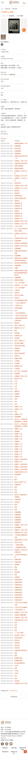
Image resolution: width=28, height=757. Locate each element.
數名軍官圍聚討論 (19, 663)
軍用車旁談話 (18, 196)
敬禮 (15, 487)
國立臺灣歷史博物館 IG (6, 743)
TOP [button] (25, 751)
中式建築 (17, 363)
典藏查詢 (7, 9)
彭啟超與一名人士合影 (20, 285)
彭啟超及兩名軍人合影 (20, 238)
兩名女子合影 (18, 542)
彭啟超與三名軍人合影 (20, 617)
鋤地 (15, 330)
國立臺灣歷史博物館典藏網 (14, 2)
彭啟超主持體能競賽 (20, 615)
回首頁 (2, 8)
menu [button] (3, 2)
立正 (15, 477)
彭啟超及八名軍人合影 (20, 176)
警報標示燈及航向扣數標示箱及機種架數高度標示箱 (20, 273)
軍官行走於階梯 (18, 295)
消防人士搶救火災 (19, 325)
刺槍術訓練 (17, 559)
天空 (15, 310)
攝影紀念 (17, 323)
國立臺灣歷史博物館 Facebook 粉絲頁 (2, 743)
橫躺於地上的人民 (19, 328)
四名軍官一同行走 (19, 635)
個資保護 (14, 748)
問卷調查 (5, 748)
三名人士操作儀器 (19, 288)
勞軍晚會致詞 (18, 580)
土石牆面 (17, 361)
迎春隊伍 (17, 396)
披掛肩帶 (17, 431)
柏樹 (15, 399)
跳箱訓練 (17, 564)
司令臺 (16, 666)
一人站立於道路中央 (20, 303)
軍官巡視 (17, 640)
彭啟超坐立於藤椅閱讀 (20, 243)
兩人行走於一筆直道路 (20, 371)
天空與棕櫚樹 (18, 308)
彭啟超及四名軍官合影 (20, 163)
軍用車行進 (17, 183)
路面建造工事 (18, 366)
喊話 (15, 567)
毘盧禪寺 (17, 394)
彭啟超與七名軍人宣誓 (20, 246)
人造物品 (17, 290)
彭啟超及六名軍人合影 (20, 221)
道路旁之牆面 (18, 358)
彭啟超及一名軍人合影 (20, 161)
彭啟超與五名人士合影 (20, 532)
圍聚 (15, 655)
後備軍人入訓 (18, 406)
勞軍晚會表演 (18, 585)
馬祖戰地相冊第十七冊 (20, 143)
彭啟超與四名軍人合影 (20, 620)
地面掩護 (17, 577)
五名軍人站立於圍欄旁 (20, 607)
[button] (3, 16)
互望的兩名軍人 (18, 638)
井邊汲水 (17, 211)
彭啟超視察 (17, 474)
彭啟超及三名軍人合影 (20, 185)
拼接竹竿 (17, 293)
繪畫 (15, 569)
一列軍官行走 (18, 305)
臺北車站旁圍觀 (18, 343)
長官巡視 (17, 502)
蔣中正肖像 (17, 148)
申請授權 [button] (3, 38)
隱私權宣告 (5, 751)
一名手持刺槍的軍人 (20, 313)
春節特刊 (17, 391)
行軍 (15, 381)
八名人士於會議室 (19, 282)
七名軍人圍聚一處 (19, 610)
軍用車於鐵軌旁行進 (20, 198)
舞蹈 (15, 575)
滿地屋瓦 (17, 201)
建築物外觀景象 (18, 166)
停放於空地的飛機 (19, 346)
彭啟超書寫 (17, 153)
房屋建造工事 (18, 203)
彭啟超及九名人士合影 (20, 188)
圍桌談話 (17, 190)
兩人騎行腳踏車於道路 (20, 300)
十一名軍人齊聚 (18, 633)
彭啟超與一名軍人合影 (20, 525)
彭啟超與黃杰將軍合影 (20, 650)
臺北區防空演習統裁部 (20, 263)
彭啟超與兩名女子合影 (20, 540)
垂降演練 (17, 333)
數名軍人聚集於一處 (20, 482)
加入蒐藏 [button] (20, 16)
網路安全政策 (14, 752)
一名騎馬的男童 (18, 545)
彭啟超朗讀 (17, 241)
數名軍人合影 (18, 379)
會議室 (16, 268)
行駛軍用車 (17, 484)
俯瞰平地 (17, 356)
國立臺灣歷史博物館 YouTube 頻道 (11, 743)
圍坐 (15, 479)
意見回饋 (11, 16)
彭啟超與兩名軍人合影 (20, 472)
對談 (15, 411)
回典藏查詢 (14, 697)
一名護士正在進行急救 (20, 315)
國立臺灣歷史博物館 (6, 722)
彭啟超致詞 (17, 515)
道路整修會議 (18, 658)
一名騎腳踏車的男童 (20, 547)
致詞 (15, 490)
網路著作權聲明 (22, 748)
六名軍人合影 (18, 226)
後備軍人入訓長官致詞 (20, 459)
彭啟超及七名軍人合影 (20, 223)
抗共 (15, 401)
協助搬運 (17, 373)
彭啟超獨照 (17, 146)
